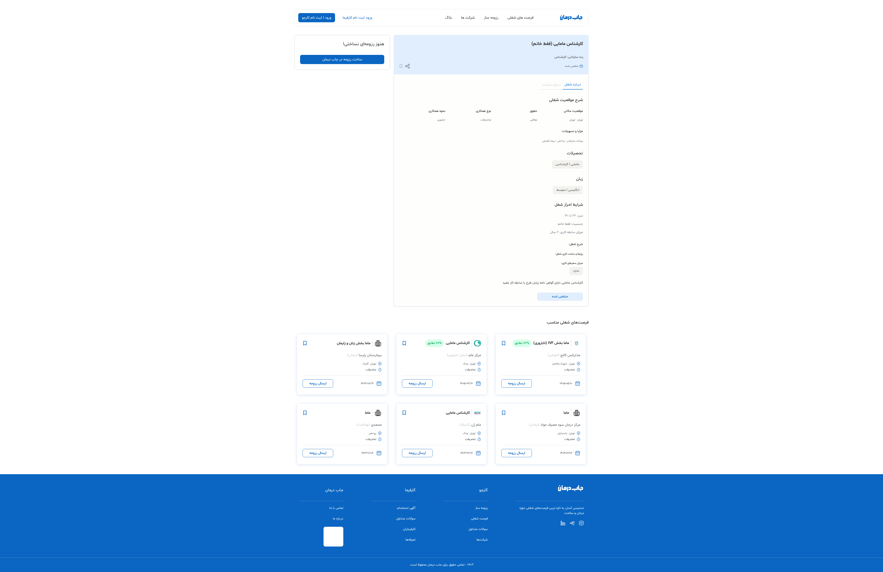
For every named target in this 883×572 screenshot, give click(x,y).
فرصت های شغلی (520, 17)
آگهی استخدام (406, 508)
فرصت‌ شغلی (479, 518)
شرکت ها (468, 17)
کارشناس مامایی (448, 343)
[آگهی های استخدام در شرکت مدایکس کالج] (575, 343)
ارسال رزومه (516, 383)
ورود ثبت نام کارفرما (357, 17)
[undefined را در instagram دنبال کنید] (581, 524)
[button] (407, 66)
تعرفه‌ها (410, 540)
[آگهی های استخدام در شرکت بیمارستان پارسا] (377, 343)
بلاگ (448, 17)
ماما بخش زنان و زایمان (353, 343)
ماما (566, 412)
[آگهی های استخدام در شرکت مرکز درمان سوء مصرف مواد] (575, 413)
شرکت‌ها (482, 540)
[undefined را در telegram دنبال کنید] (572, 524)
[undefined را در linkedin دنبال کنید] (563, 524)
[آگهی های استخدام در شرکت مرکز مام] (476, 343)
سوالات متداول (478, 529)
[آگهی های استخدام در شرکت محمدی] (377, 413)
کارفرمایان (409, 529)
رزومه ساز (491, 17)
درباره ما (338, 518)
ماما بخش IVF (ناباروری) (542, 343)
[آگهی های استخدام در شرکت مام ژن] (476, 413)
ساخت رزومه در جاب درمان (342, 59)
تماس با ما (336, 508)
